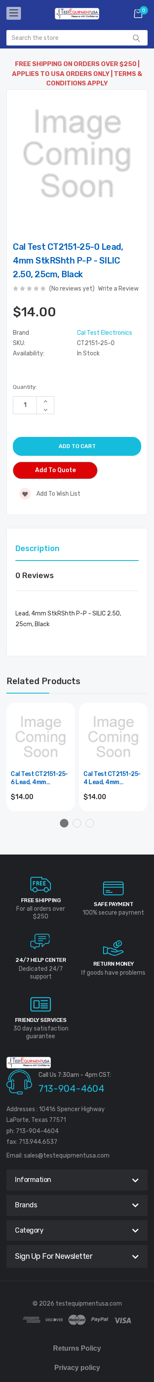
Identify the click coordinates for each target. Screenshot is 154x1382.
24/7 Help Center (40, 960)
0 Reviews (34, 575)
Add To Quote (55, 470)
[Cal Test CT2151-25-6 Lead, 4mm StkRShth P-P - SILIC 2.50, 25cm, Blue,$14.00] (41, 737)
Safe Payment (113, 904)
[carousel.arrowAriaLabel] (40, 884)
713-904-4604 (71, 1088)
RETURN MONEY (113, 964)
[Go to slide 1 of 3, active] (64, 823)
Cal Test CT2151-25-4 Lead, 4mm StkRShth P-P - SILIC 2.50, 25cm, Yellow (112, 778)
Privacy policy (77, 1367)
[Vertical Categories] (13, 13)
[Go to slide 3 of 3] (90, 823)
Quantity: (25, 387)
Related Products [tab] (43, 681)
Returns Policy (77, 1348)
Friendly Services (41, 1020)
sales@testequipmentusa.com (67, 1155)
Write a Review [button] (118, 288)
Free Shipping (41, 900)
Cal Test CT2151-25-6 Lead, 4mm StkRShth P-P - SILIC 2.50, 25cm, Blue (39, 778)
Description (37, 548)
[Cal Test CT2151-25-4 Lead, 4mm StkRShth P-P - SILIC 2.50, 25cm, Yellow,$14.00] (113, 737)
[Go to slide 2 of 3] (77, 823)
